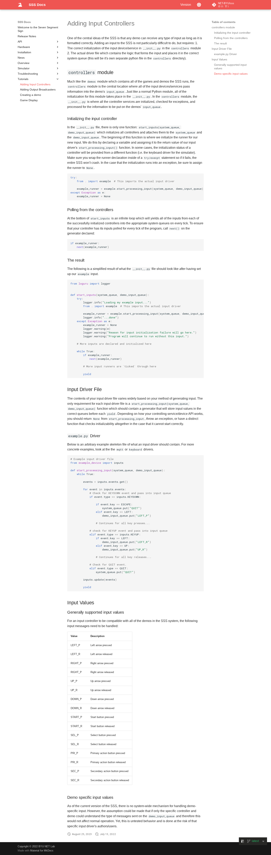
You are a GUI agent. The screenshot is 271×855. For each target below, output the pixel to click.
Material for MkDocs (41, 850)
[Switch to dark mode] (199, 5)
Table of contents (223, 22)
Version (185, 4)
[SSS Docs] (20, 5)
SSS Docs (24, 22)
